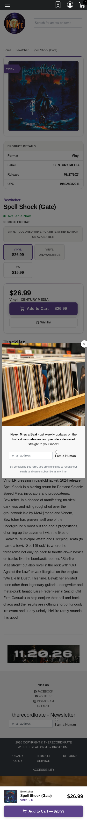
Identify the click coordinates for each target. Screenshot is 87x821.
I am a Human (65, 456)
